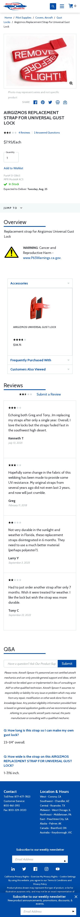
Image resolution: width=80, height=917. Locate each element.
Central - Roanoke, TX (52, 805)
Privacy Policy (40, 884)
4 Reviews (24, 132)
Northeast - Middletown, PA (55, 814)
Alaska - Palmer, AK (50, 823)
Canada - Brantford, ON (53, 828)
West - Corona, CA (50, 796)
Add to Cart (40, 345)
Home (8, 17)
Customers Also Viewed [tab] (28, 369)
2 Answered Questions (47, 132)
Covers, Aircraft (44, 17)
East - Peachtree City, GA (54, 819)
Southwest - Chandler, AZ (54, 801)
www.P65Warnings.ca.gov (42, 258)
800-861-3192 (12, 805)
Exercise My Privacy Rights (44, 876)
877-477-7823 (22, 796)
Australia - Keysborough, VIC (56, 832)
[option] (40, 61)
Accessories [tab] (19, 283)
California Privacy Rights (16, 876)
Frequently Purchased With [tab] (30, 360)
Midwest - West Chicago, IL (55, 810)
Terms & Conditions (57, 880)
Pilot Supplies (23, 17)
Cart (75, 6)
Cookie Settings (68, 876)
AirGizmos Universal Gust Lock (34, 327)
